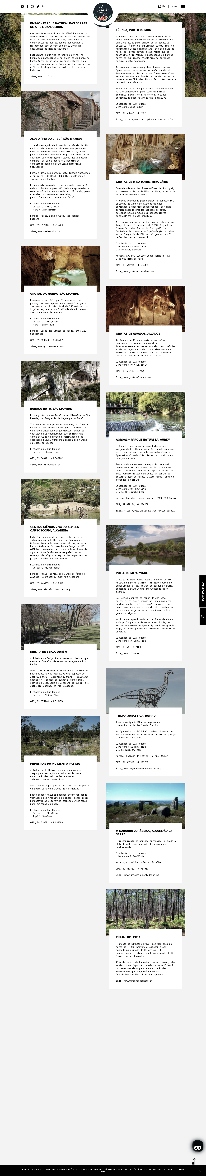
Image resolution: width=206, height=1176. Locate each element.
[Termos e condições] (200, 1170)
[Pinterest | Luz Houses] (43, 13)
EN (163, 6)
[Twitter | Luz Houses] (38, 13)
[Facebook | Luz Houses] (27, 13)
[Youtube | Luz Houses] (22, 13)
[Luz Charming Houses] (103, 12)
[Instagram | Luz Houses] (32, 13)
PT (159, 6)
